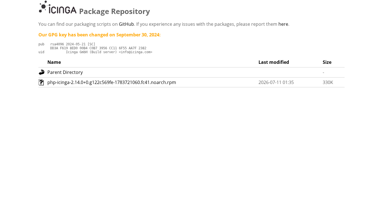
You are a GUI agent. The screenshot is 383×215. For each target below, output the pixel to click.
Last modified (274, 62)
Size (327, 62)
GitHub (126, 24)
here (283, 24)
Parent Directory (65, 72)
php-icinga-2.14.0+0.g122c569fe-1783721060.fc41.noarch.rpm (111, 82)
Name (54, 62)
